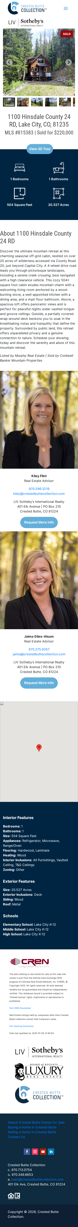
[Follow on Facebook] (27, 1151)
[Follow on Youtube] (43, 1151)
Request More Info (39, 522)
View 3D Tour (40, 149)
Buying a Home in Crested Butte (32, 1127)
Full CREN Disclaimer (20, 1008)
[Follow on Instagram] (35, 1151)
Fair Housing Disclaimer (21, 1026)
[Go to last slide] (9, 62)
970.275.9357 (39, 649)
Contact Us (16, 1137)
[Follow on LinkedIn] (51, 1151)
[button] (9, 102)
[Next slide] (68, 62)
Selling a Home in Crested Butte (32, 1132)
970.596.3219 (39, 489)
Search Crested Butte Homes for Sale (36, 1122)
